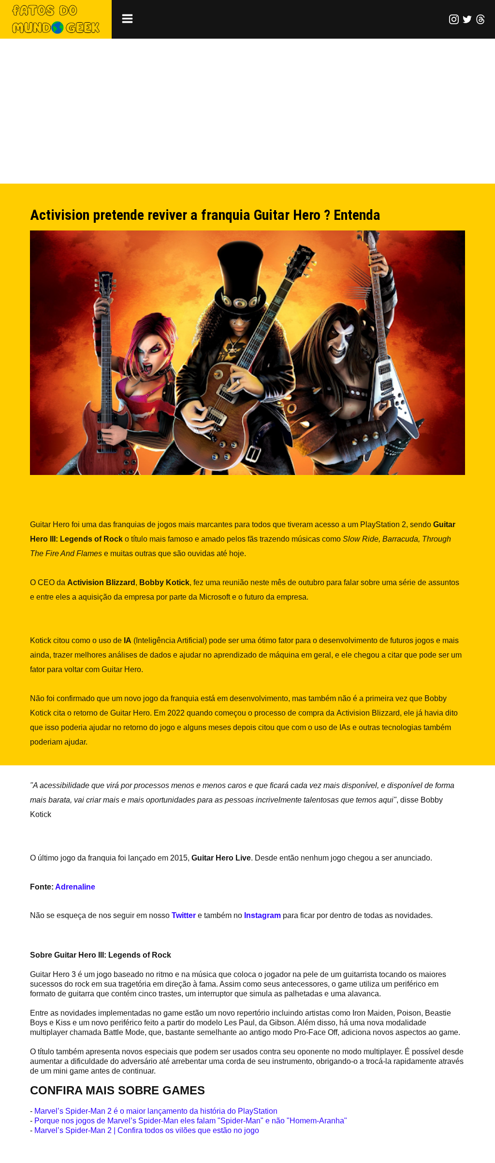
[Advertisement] (247, 111)
